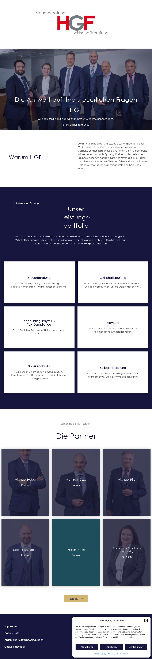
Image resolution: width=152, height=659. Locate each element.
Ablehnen (111, 647)
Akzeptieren (87, 647)
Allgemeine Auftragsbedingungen (23, 639)
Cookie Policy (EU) (14, 646)
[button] (146, 620)
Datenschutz (112, 654)
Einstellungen (136, 647)
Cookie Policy (100, 654)
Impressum (124, 654)
